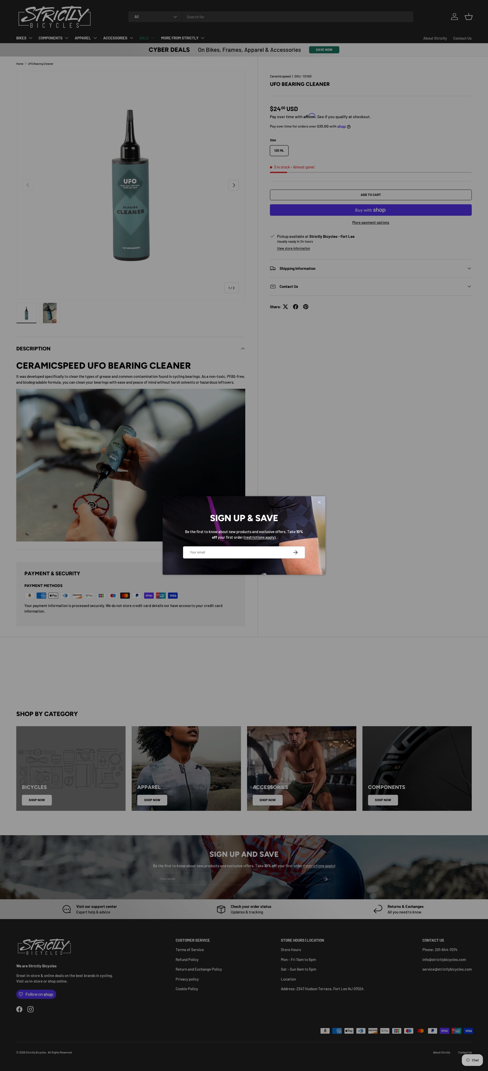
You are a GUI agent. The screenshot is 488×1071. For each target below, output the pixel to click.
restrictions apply (259, 537)
